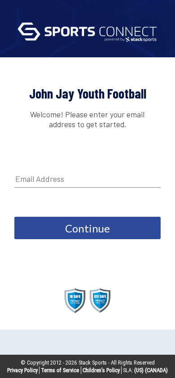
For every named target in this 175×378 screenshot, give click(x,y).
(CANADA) (156, 370)
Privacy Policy (22, 370)
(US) (139, 370)
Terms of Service (60, 370)
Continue (87, 228)
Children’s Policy (101, 370)
